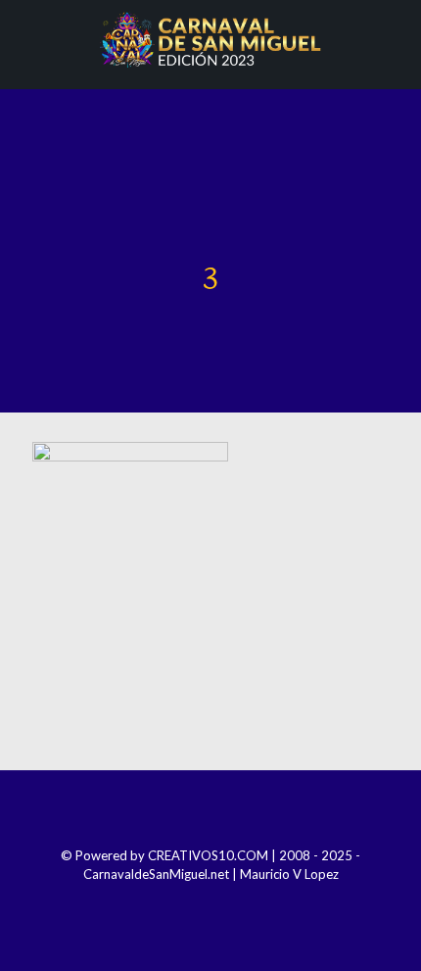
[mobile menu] (394, 39)
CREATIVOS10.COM (208, 855)
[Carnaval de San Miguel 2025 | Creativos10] (210, 39)
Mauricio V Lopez (289, 874)
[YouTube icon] (223, 901)
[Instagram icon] (197, 901)
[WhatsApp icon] (250, 901)
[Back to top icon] (210, 811)
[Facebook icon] (171, 901)
